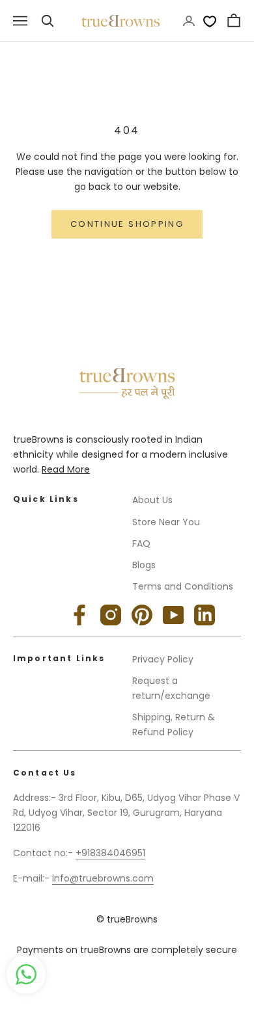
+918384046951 (110, 852)
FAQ (141, 543)
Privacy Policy (162, 659)
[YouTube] (173, 615)
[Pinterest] (142, 615)
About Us (152, 499)
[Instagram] (110, 615)
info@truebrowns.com (103, 878)
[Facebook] (79, 615)
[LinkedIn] (204, 615)
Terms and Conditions (182, 586)
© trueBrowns (127, 919)
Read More (66, 469)
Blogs (144, 564)
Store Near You (166, 522)
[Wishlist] (209, 21)
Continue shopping (127, 224)
